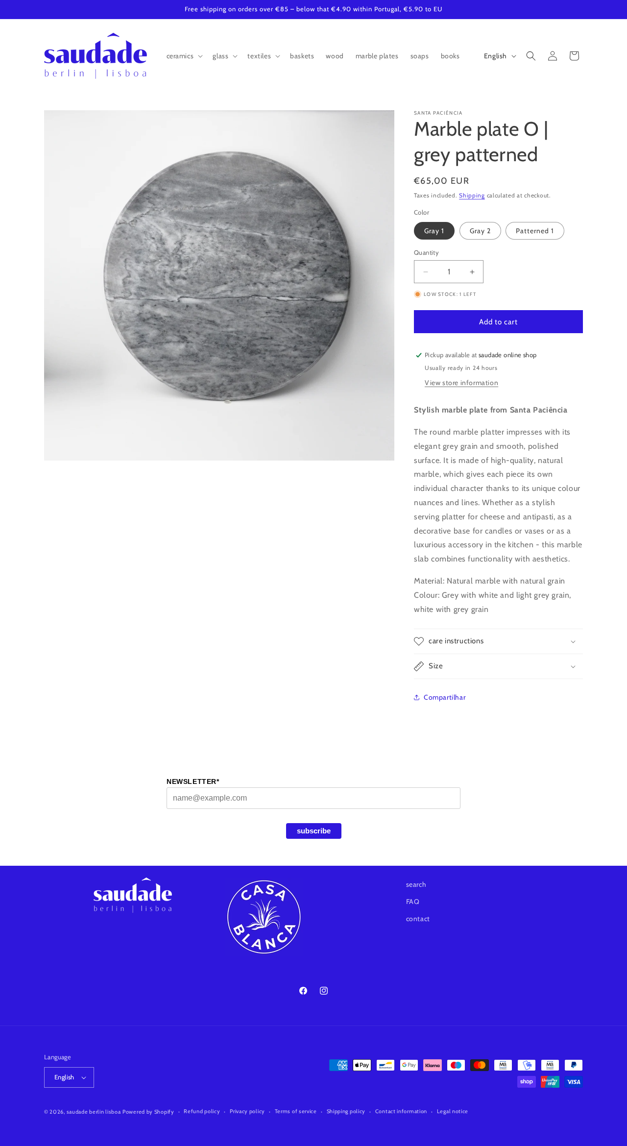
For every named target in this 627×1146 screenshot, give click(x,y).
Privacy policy (247, 1111)
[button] (184, 56)
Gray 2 (480, 230)
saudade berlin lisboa (94, 1111)
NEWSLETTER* (193, 781)
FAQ (413, 901)
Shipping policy (346, 1111)
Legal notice (452, 1111)
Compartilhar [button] (444, 697)
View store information (461, 382)
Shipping (472, 195)
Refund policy (202, 1111)
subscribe (314, 831)
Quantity (426, 252)
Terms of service (296, 1111)
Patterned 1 (535, 230)
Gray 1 (434, 230)
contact (418, 918)
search (416, 884)
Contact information (401, 1111)
